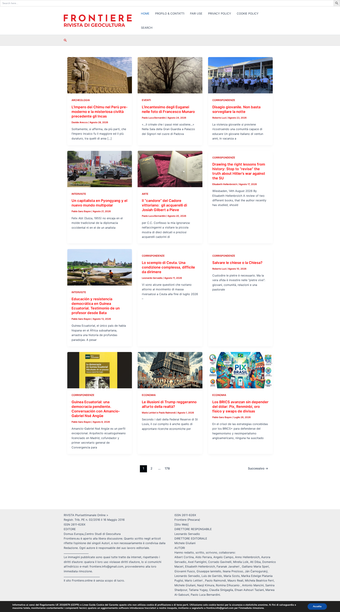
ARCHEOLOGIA (81, 100)
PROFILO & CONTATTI (169, 13)
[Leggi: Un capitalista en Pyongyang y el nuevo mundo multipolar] (99, 169)
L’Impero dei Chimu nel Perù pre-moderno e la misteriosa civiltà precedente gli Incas (100, 111)
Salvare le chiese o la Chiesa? (237, 263)
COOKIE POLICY (248, 13)
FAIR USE (196, 13)
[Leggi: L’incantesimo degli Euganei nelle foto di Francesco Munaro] (170, 75)
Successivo (258, 468)
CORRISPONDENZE (223, 100)
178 (167, 468)
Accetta (317, 606)
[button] (65, 40)
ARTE (145, 193)
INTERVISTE (79, 193)
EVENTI (146, 100)
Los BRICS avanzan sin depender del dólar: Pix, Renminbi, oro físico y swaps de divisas (240, 406)
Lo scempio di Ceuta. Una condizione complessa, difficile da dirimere (168, 267)
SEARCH (146, 27)
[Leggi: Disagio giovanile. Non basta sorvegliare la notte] (240, 75)
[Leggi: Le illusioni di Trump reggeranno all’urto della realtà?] (170, 370)
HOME (145, 13)
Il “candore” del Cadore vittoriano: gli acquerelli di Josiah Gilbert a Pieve (164, 205)
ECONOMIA (149, 394)
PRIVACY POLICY (219, 13)
